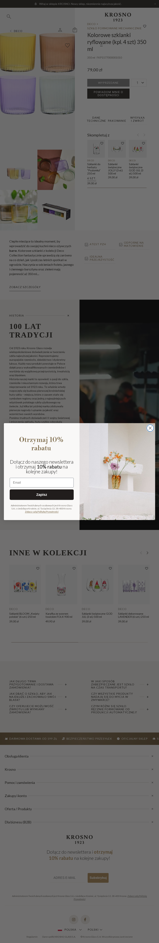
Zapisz (41, 495)
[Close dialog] (150, 428)
